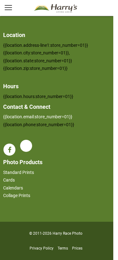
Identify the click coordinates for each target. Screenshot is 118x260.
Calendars (13, 187)
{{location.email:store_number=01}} (37, 116)
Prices (77, 248)
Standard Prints (18, 172)
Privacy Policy (41, 248)
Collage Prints (16, 195)
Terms (63, 248)
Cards (9, 180)
